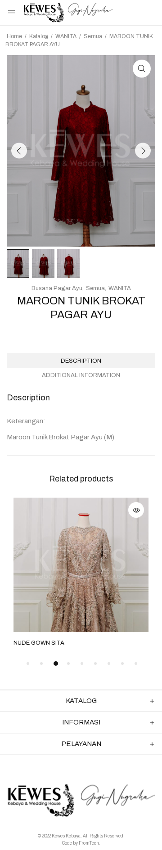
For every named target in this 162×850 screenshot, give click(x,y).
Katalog (38, 36)
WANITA (65, 36)
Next (143, 151)
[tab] (81, 360)
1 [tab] (28, 663)
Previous (19, 151)
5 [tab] (82, 663)
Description (81, 361)
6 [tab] (95, 663)
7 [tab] (109, 663)
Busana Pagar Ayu (57, 288)
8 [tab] (122, 663)
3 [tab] (56, 663)
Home (14, 36)
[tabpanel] (81, 573)
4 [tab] (68, 663)
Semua (93, 36)
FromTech (89, 843)
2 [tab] (41, 663)
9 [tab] (136, 663)
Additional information (81, 375)
